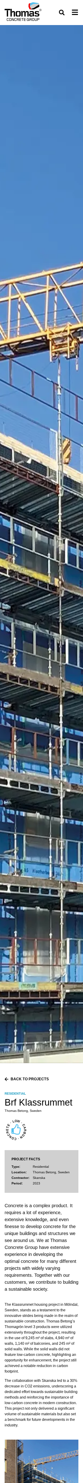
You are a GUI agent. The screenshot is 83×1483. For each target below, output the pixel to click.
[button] (61, 12)
